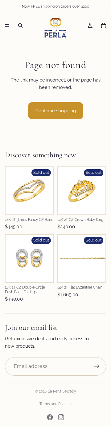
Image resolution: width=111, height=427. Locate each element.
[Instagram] (61, 417)
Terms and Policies (55, 404)
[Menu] (7, 25)
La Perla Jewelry (62, 391)
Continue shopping (55, 111)
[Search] (20, 25)
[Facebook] (50, 417)
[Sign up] (96, 366)
